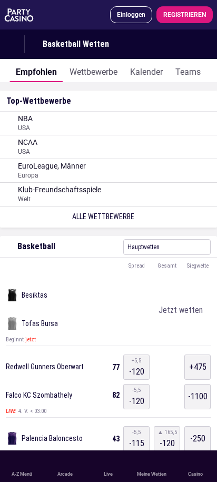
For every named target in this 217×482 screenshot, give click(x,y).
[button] (108, 266)
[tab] (36, 70)
